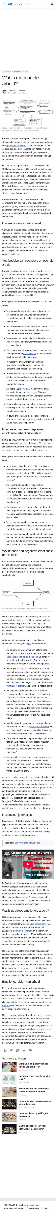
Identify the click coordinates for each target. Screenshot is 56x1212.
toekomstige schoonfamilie (35, 924)
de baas (18, 522)
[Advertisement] (28, 39)
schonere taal (29, 353)
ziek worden (24, 389)
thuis (29, 643)
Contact (45, 1208)
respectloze (7, 941)
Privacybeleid (33, 1208)
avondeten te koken (39, 726)
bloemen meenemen (22, 931)
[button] (5, 1050)
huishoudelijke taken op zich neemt (22, 657)
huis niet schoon (14, 341)
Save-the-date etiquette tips (27, 843)
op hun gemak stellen (16, 145)
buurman (27, 961)
